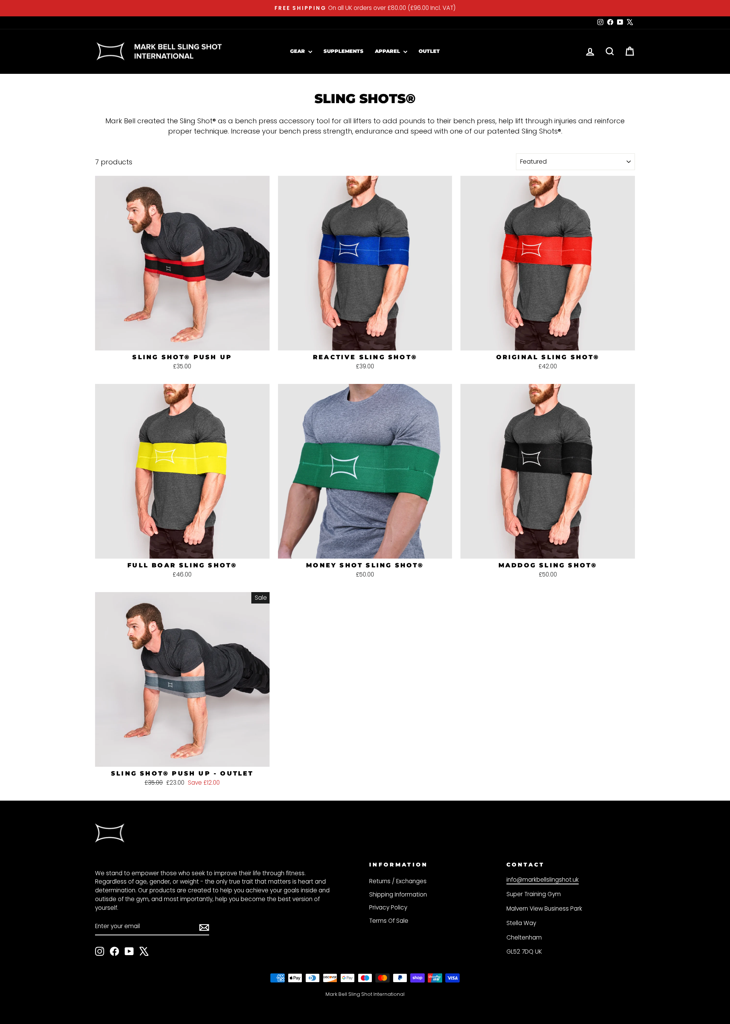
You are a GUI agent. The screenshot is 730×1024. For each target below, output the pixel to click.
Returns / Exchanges (398, 881)
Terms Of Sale (388, 921)
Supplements (343, 51)
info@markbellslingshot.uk (542, 880)
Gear (298, 51)
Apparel (388, 51)
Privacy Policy (388, 907)
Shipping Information (398, 894)
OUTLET (429, 51)
